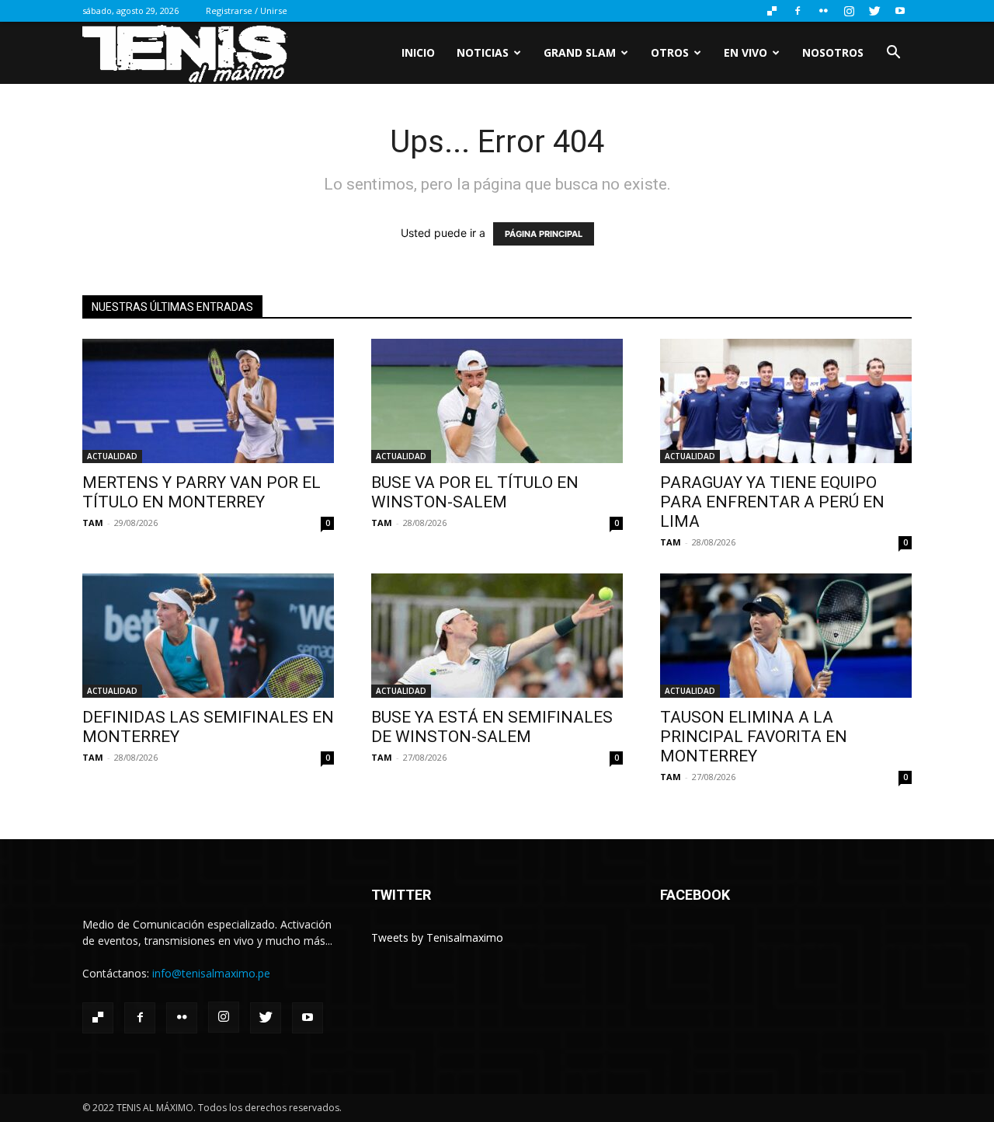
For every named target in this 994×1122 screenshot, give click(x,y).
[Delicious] (772, 11)
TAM (92, 522)
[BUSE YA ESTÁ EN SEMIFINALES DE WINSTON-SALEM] (497, 635)
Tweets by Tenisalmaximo (437, 937)
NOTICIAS (483, 52)
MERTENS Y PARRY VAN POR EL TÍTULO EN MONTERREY (201, 492)
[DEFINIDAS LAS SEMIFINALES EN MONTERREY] (208, 635)
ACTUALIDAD (112, 456)
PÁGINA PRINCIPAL (543, 233)
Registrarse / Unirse (246, 10)
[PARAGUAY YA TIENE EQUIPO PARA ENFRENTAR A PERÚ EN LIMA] (786, 401)
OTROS (670, 52)
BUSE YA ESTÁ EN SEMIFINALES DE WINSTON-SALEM (492, 727)
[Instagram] (848, 11)
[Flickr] (823, 11)
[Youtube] (900, 11)
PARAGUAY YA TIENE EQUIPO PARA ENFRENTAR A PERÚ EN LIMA (772, 502)
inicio (418, 52)
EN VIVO (745, 52)
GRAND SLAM (580, 52)
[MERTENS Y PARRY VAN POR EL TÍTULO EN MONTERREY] (208, 401)
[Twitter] (874, 11)
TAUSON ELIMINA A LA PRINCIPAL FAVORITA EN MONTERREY (753, 736)
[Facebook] (797, 11)
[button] (893, 54)
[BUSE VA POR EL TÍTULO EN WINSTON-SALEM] (497, 401)
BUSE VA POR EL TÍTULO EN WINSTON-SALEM (475, 492)
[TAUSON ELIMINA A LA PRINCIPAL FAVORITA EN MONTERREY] (786, 635)
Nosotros (833, 52)
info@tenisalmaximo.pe (211, 973)
